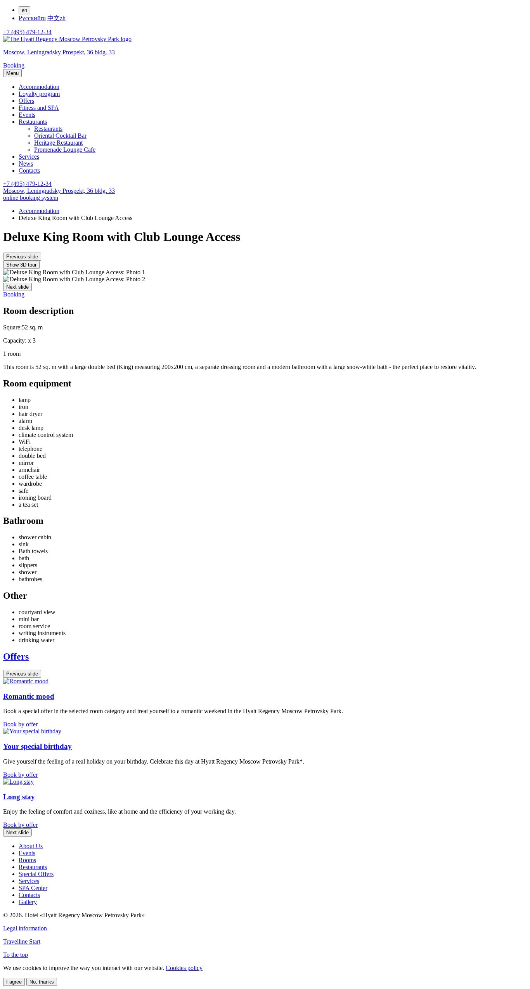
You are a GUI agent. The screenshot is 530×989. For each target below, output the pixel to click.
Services (29, 156)
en (24, 10)
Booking (13, 294)
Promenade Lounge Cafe (64, 149)
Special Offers (36, 874)
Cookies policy (184, 968)
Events (27, 114)
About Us (31, 846)
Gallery (28, 902)
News (26, 163)
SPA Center (33, 888)
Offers (26, 100)
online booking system (30, 197)
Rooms (27, 860)
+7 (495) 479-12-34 (27, 32)
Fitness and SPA (39, 107)
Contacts (29, 170)
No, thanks (41, 982)
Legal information (25, 928)
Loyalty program (39, 93)
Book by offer (20, 724)
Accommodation (39, 86)
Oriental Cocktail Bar (60, 135)
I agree (14, 982)
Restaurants (33, 121)
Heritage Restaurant (58, 142)
